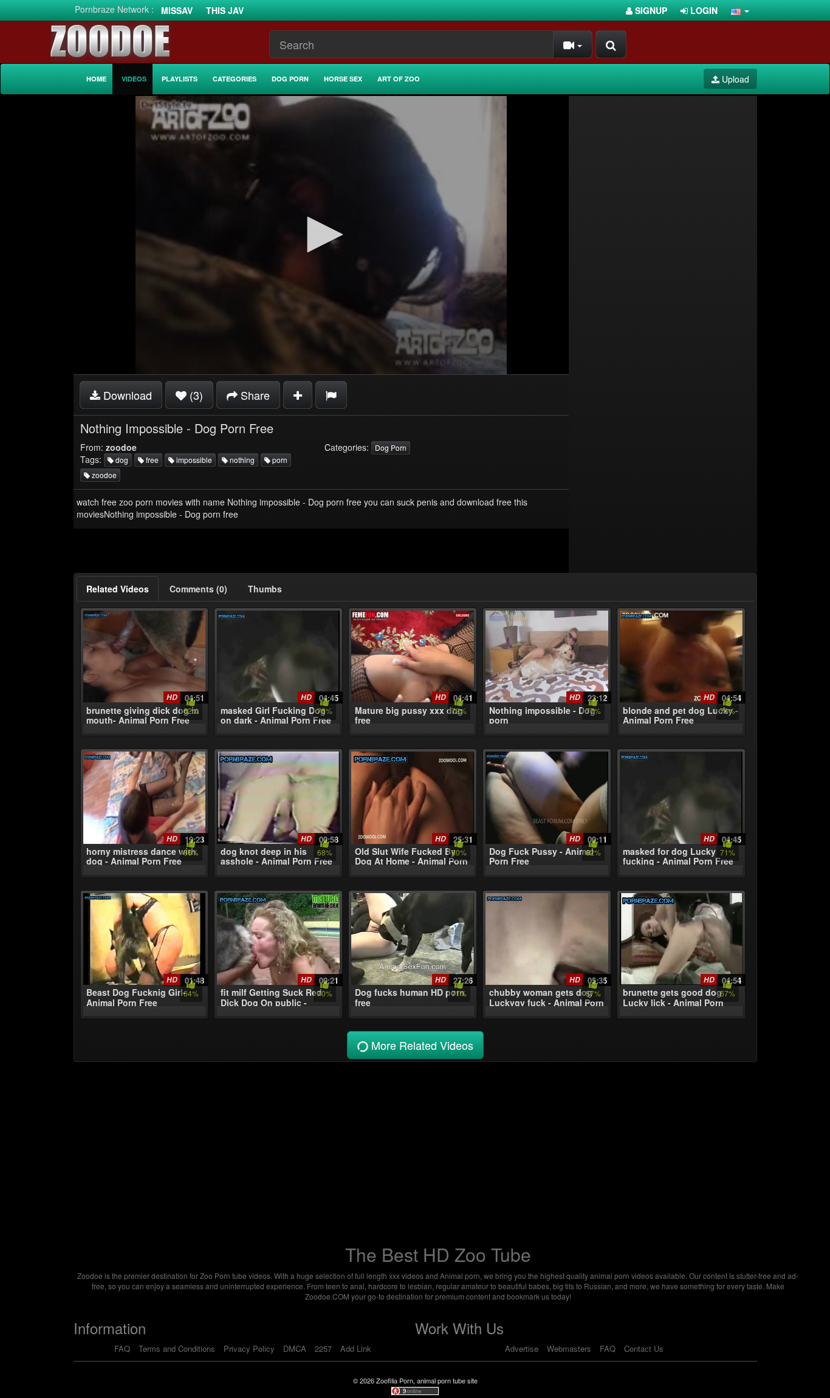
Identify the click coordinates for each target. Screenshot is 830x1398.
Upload (734, 79)
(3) (195, 395)
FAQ (122, 1348)
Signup (650, 10)
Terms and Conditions (177, 1348)
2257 (323, 1348)
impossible (193, 459)
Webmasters (569, 1348)
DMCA (294, 1348)
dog (121, 459)
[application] (321, 235)
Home (96, 78)
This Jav (225, 10)
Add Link (355, 1348)
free (151, 459)
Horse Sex (343, 78)
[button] (740, 10)
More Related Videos (420, 1045)
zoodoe (103, 475)
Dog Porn (290, 78)
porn (278, 459)
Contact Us (644, 1348)
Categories (234, 78)
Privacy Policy (249, 1348)
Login (703, 10)
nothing (241, 459)
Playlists (179, 78)
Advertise (521, 1348)
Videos (134, 78)
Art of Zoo (398, 78)
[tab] (118, 588)
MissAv (177, 10)
